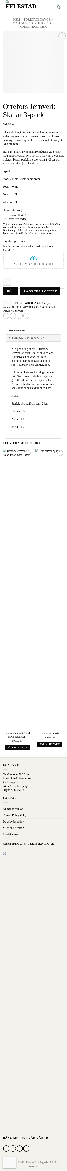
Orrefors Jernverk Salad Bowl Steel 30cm (17, 735)
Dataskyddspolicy (13, 821)
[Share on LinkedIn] (26, 316)
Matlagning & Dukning (32, 23)
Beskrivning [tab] (17, 330)
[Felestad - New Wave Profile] (21, 6)
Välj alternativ (17, 747)
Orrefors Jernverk (13, 310)
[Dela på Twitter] (13, 316)
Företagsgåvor (37, 19)
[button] (46, 6)
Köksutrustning (33, 26)
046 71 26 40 (21, 774)
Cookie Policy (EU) (14, 815)
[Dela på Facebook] (6, 316)
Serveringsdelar (31, 306)
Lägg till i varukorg (10, 291)
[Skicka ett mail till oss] (20, 1148)
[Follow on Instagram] (13, 1148)
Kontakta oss (10, 834)
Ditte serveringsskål (49, 733)
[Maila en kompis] (20, 316)
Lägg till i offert (40, 291)
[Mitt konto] (52, 6)
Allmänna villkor (13, 808)
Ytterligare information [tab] (26, 338)
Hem (16, 19)
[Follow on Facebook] (6, 1148)
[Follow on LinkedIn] (26, 1148)
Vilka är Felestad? (13, 827)
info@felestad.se (21, 778)
